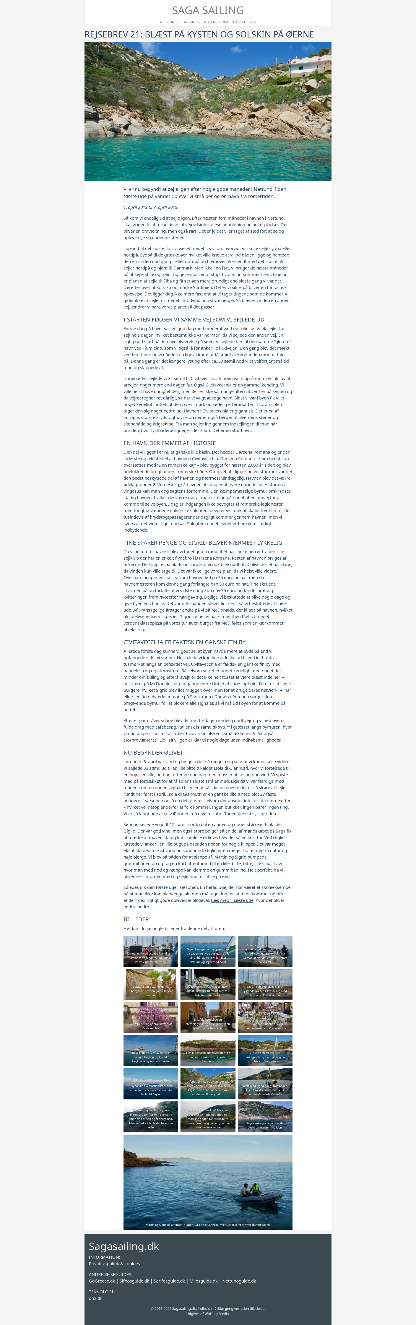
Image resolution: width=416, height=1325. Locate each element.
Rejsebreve (170, 21)
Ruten (210, 21)
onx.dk (95, 1298)
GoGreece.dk (102, 1281)
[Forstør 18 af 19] (287, 1107)
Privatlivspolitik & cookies (114, 1264)
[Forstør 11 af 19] (230, 1041)
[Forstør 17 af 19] (230, 1107)
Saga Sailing (208, 10)
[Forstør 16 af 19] (173, 1107)
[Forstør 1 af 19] (173, 942)
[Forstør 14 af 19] (230, 1074)
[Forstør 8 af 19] (230, 1008)
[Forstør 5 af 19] (230, 975)
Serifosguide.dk (169, 1281)
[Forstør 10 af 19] (173, 1041)
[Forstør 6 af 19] (287, 975)
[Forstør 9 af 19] (287, 1008)
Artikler (192, 21)
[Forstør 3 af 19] (287, 942)
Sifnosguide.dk (134, 1281)
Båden (239, 21)
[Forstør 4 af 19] (173, 975)
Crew (224, 21)
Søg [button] (252, 21)
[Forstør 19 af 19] (287, 1140)
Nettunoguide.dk (239, 1281)
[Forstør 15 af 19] (287, 1074)
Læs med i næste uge (232, 900)
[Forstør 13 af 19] (173, 1074)
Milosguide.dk (204, 1281)
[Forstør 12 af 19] (287, 1041)
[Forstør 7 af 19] (173, 1008)
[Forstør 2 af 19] (230, 942)
